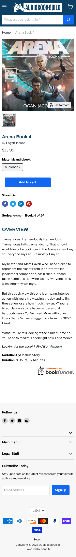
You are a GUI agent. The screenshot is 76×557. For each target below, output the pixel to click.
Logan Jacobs (15, 143)
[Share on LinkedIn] (21, 204)
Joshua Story (30, 355)
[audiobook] (13, 172)
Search (38, 539)
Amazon (56, 346)
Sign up (60, 490)
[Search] (68, 19)
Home (6, 32)
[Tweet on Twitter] (13, 204)
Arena (17, 215)
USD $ (36, 510)
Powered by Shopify (38, 549)
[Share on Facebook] (5, 204)
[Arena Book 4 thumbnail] (8, 119)
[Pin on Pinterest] (29, 204)
